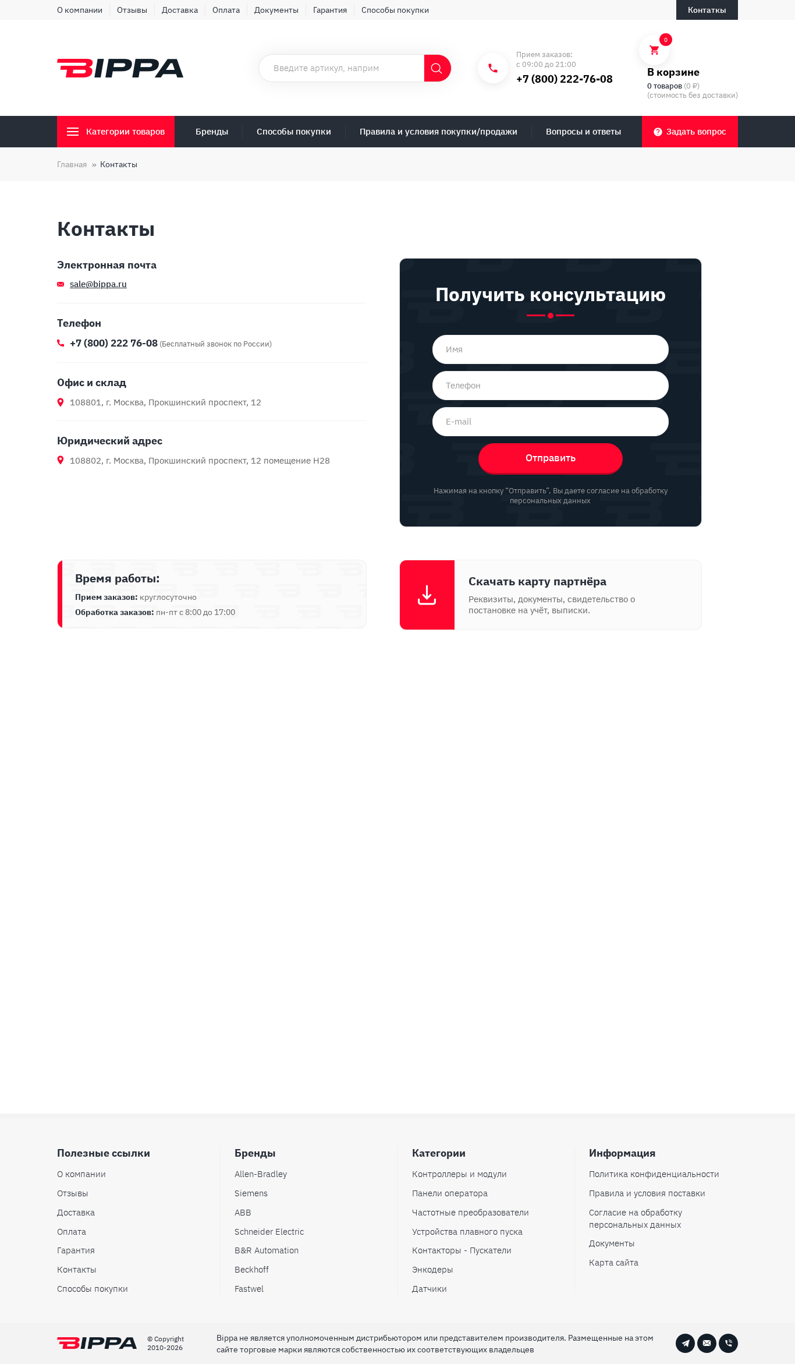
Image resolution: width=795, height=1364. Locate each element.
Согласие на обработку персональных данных (635, 1218)
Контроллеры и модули (459, 1173)
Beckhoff (252, 1269)
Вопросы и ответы (583, 131)
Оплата (226, 10)
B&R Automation (267, 1250)
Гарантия (330, 10)
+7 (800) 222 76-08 (114, 343)
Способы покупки (395, 10)
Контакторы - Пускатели (462, 1250)
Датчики (429, 1288)
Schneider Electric (269, 1231)
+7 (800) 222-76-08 (564, 79)
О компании (79, 10)
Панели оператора (450, 1193)
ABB (243, 1212)
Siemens (251, 1193)
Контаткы (707, 10)
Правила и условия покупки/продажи (438, 131)
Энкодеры (432, 1269)
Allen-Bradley (261, 1173)
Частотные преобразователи (470, 1212)
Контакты (77, 1269)
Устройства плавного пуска (467, 1231)
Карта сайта (613, 1262)
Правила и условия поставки (647, 1193)
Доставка (180, 10)
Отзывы (132, 10)
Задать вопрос (696, 131)
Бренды (212, 131)
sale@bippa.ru (98, 283)
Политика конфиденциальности (654, 1173)
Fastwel (249, 1288)
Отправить (551, 457)
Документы (276, 10)
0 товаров (664, 86)
